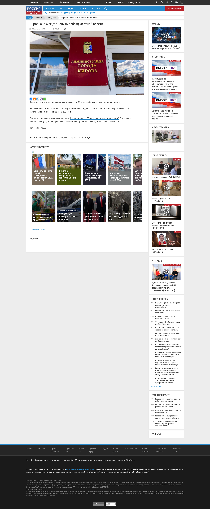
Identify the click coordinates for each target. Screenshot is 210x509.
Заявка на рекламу (83, 2)
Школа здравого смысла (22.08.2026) (163, 200)
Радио (71, 8)
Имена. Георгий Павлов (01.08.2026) (162, 251)
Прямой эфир (174, 8)
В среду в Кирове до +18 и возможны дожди (165, 317)
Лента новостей (160, 299)
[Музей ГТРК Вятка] (166, 138)
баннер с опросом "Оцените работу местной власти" (94, 118)
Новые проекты (159, 155)
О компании (33, 2)
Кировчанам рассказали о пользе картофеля (167, 312)
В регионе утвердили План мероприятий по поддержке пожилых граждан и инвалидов (167, 362)
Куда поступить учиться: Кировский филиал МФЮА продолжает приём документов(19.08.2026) (164, 286)
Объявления (131, 449)
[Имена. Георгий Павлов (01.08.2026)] (166, 239)
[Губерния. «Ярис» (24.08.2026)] (166, 166)
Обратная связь (64, 2)
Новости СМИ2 (38, 230)
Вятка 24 (96, 8)
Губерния (177, 159)
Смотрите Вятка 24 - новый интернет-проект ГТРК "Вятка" (166, 47)
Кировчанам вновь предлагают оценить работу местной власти (167, 417)
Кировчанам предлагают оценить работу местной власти (167, 400)
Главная (30, 449)
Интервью (157, 261)
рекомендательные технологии (80, 469)
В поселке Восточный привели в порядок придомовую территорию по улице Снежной (168, 347)
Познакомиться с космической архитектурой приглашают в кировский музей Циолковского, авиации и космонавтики (167, 371)
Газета (83, 8)
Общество (52, 18)
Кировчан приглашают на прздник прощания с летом (167, 334)
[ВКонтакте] (31, 99)
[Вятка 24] (166, 35)
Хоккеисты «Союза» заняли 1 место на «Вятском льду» (168, 340)
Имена (177, 232)
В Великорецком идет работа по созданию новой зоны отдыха (167, 329)
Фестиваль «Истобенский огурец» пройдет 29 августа (81, 13)
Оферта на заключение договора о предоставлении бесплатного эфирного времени (165, 115)
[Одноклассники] (34, 99)
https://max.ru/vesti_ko (80, 137)
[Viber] (41, 99)
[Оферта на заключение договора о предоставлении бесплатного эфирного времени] (166, 100)
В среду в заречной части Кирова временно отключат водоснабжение (167, 305)
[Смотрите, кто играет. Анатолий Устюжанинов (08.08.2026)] (166, 212)
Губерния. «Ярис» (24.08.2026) (166, 177)
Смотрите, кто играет (172, 205)
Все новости (155, 386)
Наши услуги (48, 2)
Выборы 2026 (158, 57)
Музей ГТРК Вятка (161, 127)
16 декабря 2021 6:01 (39, 29)
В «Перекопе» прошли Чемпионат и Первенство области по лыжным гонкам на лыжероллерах (168, 354)
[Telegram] (37, 99)
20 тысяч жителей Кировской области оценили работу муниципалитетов (166, 423)
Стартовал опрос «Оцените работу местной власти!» (168, 411)
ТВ (61, 8)
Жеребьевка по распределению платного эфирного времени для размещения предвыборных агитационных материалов (165, 84)
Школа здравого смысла (171, 181)
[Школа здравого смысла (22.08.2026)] (166, 188)
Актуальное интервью (172, 265)
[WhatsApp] (44, 99)
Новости (50, 8)
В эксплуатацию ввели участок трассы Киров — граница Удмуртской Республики (166, 380)
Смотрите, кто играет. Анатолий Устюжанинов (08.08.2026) (163, 225)
